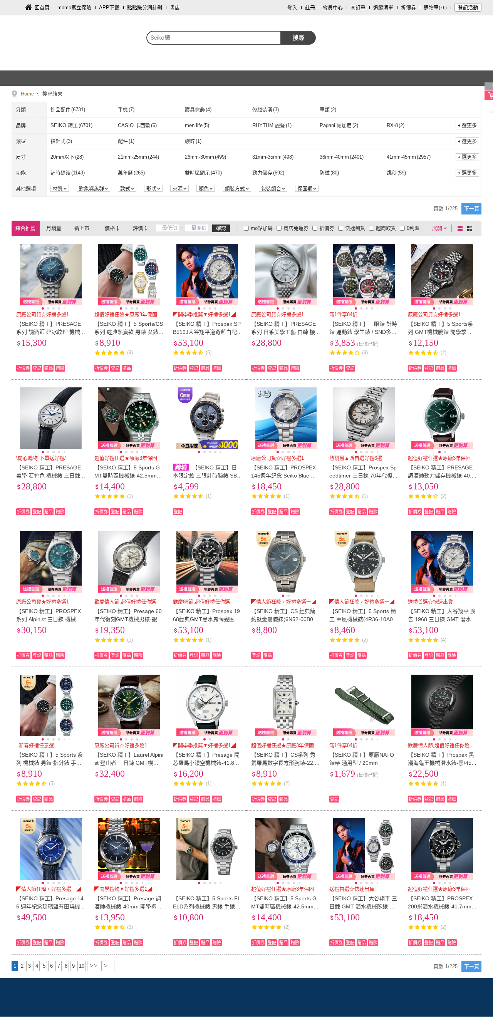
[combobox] (214, 38)
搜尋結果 (51, 94)
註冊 (310, 7)
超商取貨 (386, 228)
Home (27, 94)
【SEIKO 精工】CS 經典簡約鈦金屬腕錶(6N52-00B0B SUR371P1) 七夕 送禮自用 (284, 619)
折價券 (408, 7)
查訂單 (358, 7)
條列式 (471, 228)
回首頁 (42, 7)
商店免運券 (296, 228)
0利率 (413, 228)
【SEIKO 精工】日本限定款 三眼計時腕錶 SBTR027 (206, 475)
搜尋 (298, 37)
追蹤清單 (383, 7)
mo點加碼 (262, 228)
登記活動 (468, 7)
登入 (292, 7)
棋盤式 (461, 228)
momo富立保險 (74, 7)
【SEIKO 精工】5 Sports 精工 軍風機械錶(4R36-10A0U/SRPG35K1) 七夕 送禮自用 (363, 619)
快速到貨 (355, 228)
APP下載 (109, 7)
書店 (175, 7)
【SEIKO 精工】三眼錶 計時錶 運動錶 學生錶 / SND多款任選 (363, 332)
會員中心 (333, 7)
